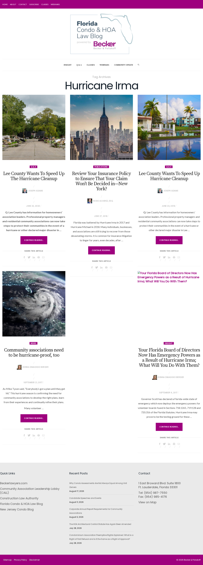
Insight (68, 65)
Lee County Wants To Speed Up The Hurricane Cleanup (33, 176)
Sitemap (7, 559)
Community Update (123, 65)
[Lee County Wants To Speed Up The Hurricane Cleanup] (33, 127)
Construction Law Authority (19, 498)
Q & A (79, 65)
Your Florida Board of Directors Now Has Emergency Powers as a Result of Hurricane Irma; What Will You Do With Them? (169, 357)
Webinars (55, 4)
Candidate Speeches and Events (85, 498)
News (33, 343)
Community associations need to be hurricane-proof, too (34, 352)
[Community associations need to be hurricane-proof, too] (33, 303)
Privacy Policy (20, 559)
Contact (23, 4)
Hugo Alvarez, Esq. (103, 200)
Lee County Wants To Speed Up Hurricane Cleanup (169, 176)
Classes (44, 4)
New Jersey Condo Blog (17, 509)
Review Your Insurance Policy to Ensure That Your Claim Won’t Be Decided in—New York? (101, 181)
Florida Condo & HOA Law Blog (21, 504)
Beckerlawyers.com (13, 483)
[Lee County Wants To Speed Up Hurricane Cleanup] (169, 127)
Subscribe (34, 4)
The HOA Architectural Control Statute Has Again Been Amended (100, 524)
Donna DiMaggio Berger (36, 367)
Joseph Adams (35, 190)
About (13, 4)
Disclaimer (34, 559)
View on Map (147, 502)
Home (5, 4)
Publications (101, 167)
